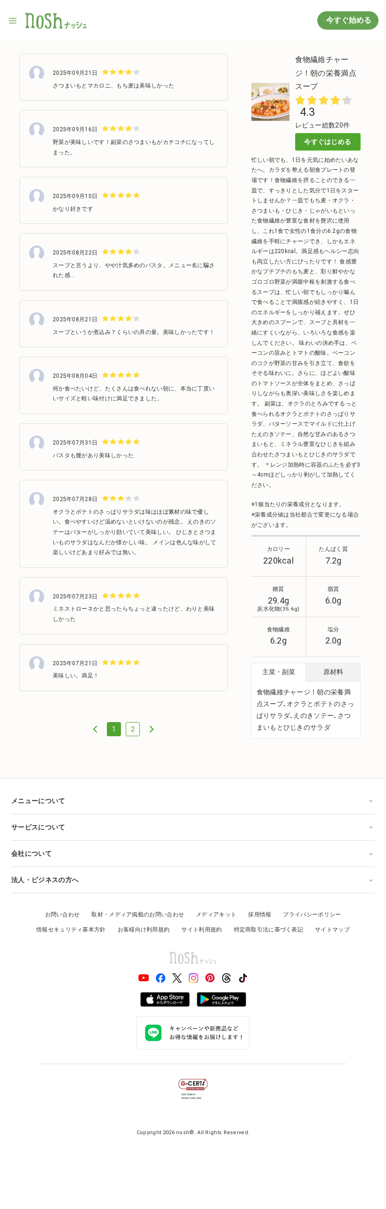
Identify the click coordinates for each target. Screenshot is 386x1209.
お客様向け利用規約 (140, 938)
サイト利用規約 (198, 938)
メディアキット (213, 923)
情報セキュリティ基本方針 (68, 938)
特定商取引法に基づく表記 (265, 938)
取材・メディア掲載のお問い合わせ (134, 923)
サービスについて (38, 835)
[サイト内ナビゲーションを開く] (13, 20)
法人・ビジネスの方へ (45, 888)
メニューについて (38, 809)
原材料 (333, 672)
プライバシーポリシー (309, 923)
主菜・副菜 (278, 672)
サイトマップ (329, 938)
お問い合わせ (58, 923)
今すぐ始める (347, 20)
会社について (31, 862)
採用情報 (256, 923)
